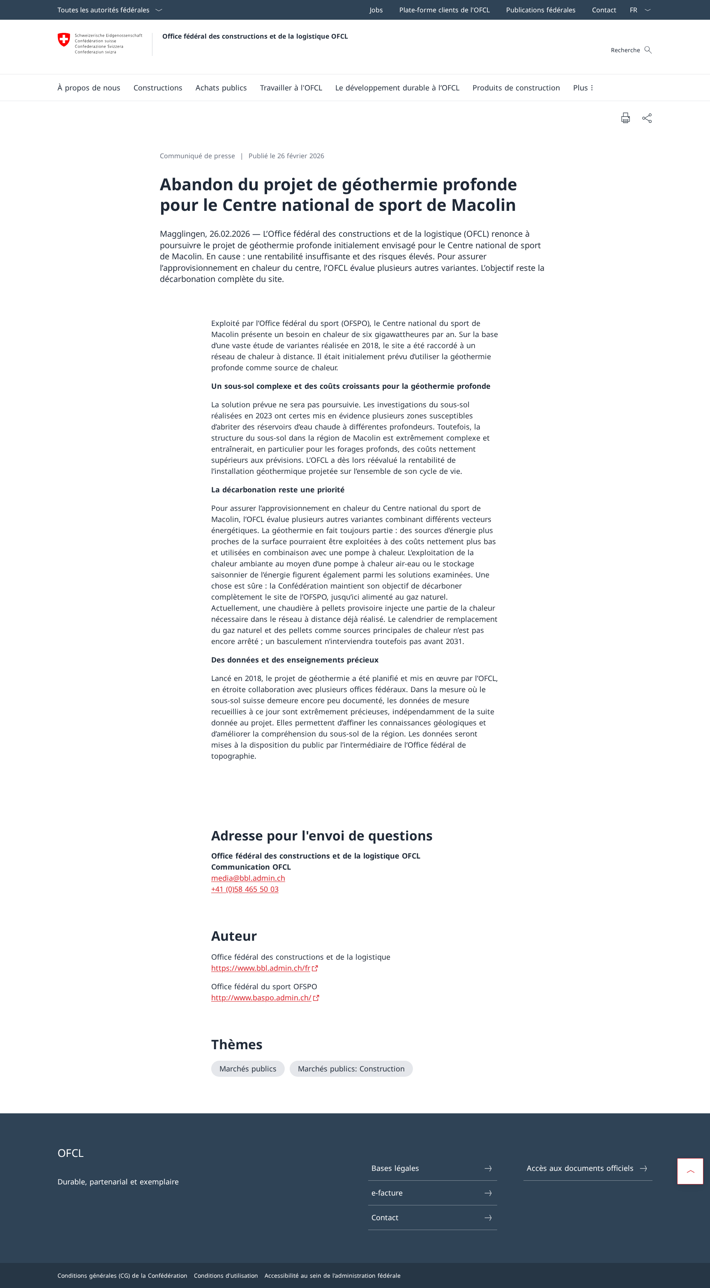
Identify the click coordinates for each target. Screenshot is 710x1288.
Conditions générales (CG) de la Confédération (122, 1275)
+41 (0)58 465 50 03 (245, 889)
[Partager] (646, 118)
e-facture (387, 1193)
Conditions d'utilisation (226, 1275)
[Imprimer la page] (625, 117)
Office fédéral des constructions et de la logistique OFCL (255, 36)
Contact (385, 1217)
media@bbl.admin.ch (248, 878)
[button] (89, 87)
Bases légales (395, 1168)
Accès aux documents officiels (580, 1168)
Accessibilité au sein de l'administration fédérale (333, 1275)
